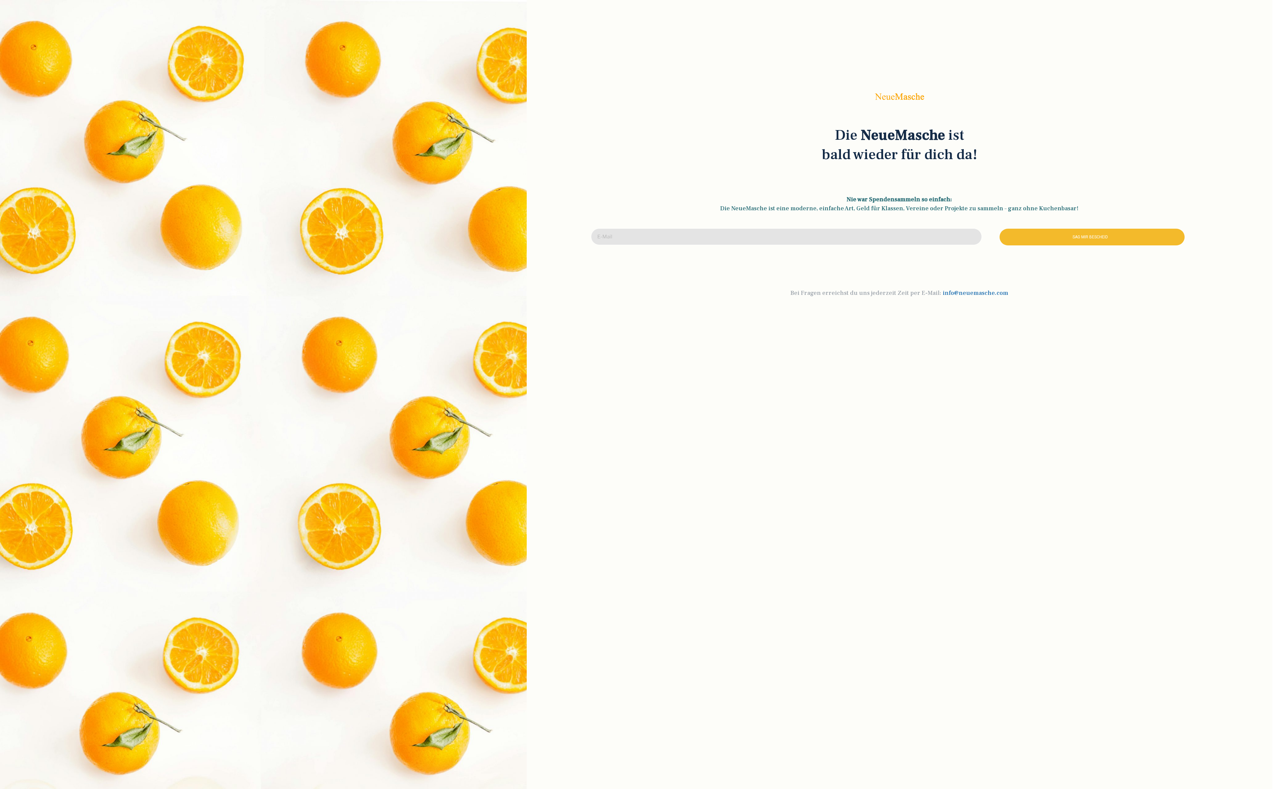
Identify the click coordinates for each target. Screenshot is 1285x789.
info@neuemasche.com (975, 293)
